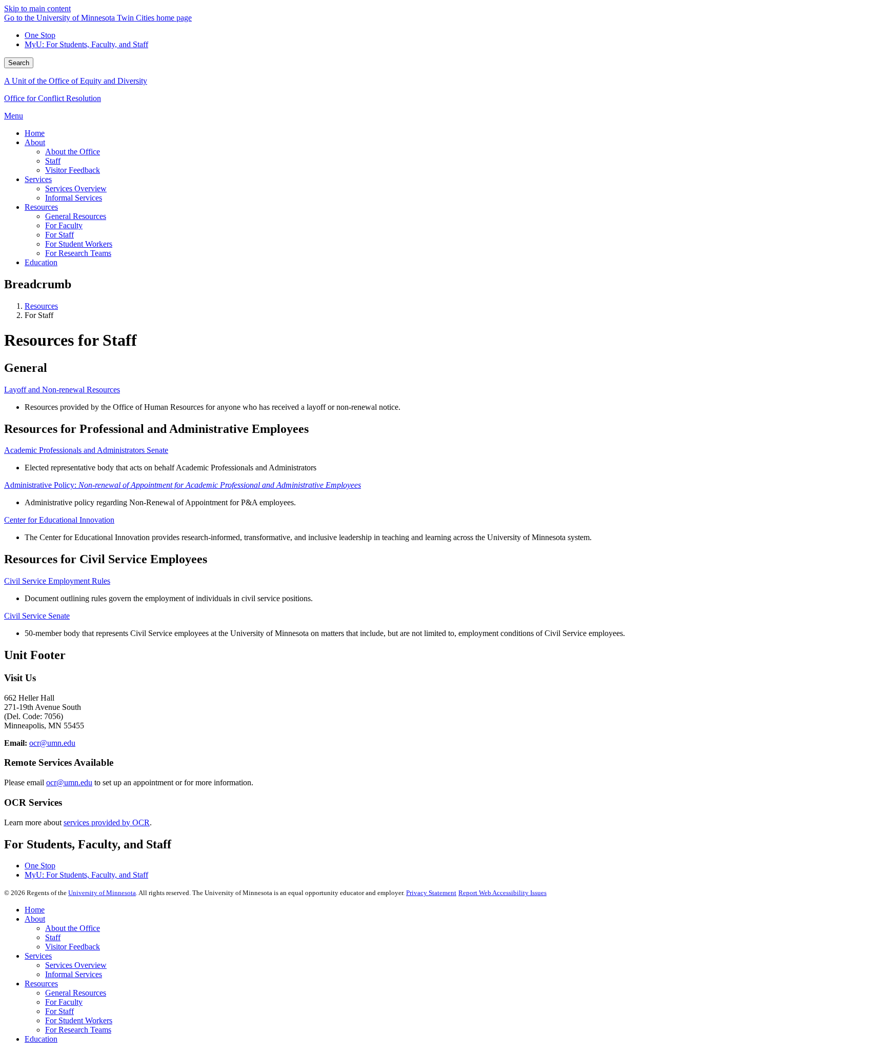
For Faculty (64, 1002)
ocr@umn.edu (52, 743)
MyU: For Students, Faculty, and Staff (86, 44)
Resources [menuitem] (41, 207)
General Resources (75, 992)
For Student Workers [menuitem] (78, 244)
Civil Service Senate (37, 615)
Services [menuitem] (38, 179)
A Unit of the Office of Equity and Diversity (75, 80)
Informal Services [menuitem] (73, 197)
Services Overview (76, 965)
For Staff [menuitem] (59, 234)
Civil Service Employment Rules (57, 581)
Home (35, 909)
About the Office (72, 928)
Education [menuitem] (41, 262)
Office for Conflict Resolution (52, 98)
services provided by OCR (107, 822)
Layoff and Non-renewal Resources (62, 389)
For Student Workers (78, 1020)
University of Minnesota (102, 893)
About (35, 919)
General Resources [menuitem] (75, 216)
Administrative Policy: (182, 485)
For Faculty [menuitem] (64, 225)
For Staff (59, 1011)
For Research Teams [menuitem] (78, 253)
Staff (53, 937)
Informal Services (73, 974)
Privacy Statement (431, 893)
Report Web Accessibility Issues (502, 893)
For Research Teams (78, 1029)
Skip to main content (37, 8)
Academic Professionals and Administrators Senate (86, 450)
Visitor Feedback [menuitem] (72, 170)
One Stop (40, 35)
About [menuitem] (35, 142)
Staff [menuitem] (53, 160)
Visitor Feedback (72, 946)
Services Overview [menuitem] (76, 188)
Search (18, 63)
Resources (41, 306)
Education (41, 1039)
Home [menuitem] (35, 133)
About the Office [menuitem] (72, 151)
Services (38, 955)
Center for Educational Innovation (59, 519)
